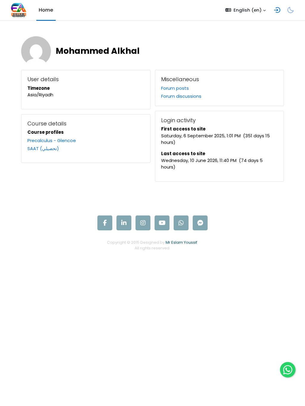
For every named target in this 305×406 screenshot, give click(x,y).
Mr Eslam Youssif (181, 242)
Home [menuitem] (46, 10)
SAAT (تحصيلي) (43, 148)
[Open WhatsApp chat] (287, 369)
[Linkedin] (123, 222)
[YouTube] (162, 222)
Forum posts (175, 88)
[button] (245, 10)
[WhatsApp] (181, 222)
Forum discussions (181, 96)
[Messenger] (200, 222)
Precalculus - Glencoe (51, 140)
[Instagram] (143, 222)
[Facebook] (104, 222)
